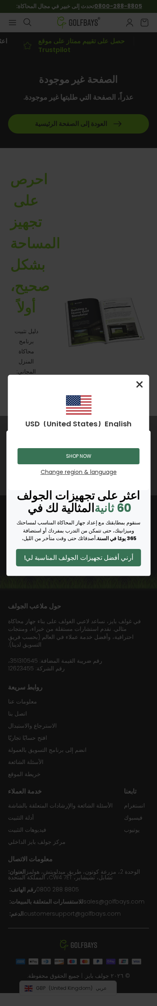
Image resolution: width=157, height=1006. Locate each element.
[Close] (139, 384)
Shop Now (78, 456)
